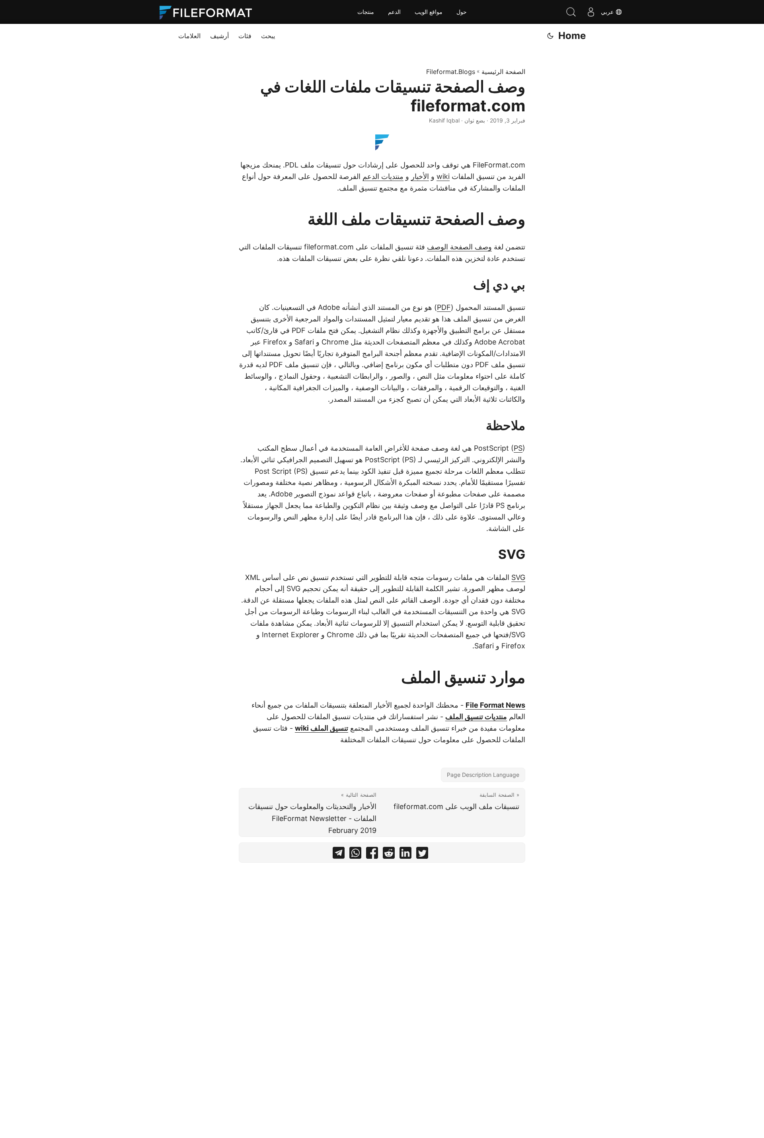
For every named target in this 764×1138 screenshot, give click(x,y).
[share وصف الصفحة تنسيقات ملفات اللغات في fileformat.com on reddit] (389, 854)
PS (518, 448)
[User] (591, 12)
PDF (444, 307)
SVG (518, 577)
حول (461, 12)
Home (572, 35)
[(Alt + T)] (550, 36)
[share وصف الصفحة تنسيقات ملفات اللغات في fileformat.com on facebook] (372, 854)
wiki (443, 176)
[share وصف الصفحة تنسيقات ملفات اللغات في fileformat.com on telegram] (339, 854)
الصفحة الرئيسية (503, 72)
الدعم (394, 12)
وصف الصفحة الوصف (459, 247)
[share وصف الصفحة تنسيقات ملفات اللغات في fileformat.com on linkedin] (405, 854)
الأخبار (420, 176)
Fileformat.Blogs (450, 72)
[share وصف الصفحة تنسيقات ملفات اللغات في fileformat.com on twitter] (422, 854)
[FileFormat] (209, 12)
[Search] (571, 12)
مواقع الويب (428, 12)
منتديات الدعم (383, 176)
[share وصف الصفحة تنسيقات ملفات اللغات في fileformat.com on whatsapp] (355, 854)
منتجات (365, 12)
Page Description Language (483, 774)
